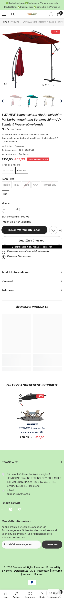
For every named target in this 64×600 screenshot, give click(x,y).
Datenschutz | (22, 566)
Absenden (52, 540)
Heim (4, 17)
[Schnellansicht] (20, 396)
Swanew (19, 141)
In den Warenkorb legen (24, 225)
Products (15, 17)
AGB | (33, 566)
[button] (53, 80)
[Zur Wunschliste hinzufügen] (20, 390)
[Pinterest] (19, 504)
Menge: (6, 198)
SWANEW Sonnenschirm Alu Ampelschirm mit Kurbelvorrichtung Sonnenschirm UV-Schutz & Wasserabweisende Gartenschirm (32, 426)
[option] (32, 53)
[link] (53, 226)
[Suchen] (13, 10)
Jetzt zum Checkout (32, 236)
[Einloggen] (51, 9)
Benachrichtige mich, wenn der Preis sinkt (32, 242)
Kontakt (38, 569)
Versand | (28, 569)
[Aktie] (59, 226)
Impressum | (44, 566)
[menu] (4, 10)
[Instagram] (10, 504)
